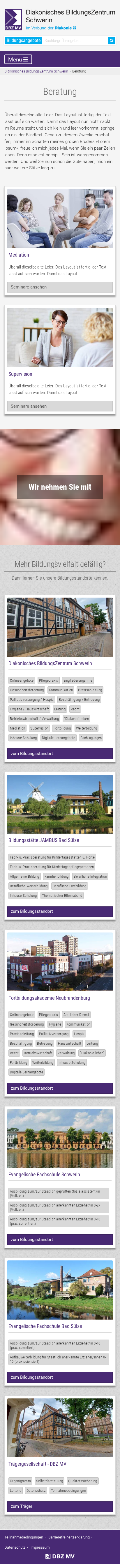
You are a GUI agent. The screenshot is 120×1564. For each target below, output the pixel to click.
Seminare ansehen (29, 287)
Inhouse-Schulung (23, 738)
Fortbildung (62, 728)
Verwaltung (66, 1053)
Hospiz (79, 1034)
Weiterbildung (86, 728)
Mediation (17, 728)
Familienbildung (57, 876)
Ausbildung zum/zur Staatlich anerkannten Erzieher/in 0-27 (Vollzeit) (55, 1207)
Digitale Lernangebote (58, 738)
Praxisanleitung (90, 690)
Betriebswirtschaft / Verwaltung (34, 718)
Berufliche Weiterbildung (28, 886)
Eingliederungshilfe (78, 680)
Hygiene (55, 1024)
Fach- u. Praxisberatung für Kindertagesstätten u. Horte (52, 857)
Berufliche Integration (90, 876)
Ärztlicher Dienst (76, 1015)
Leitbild (15, 1490)
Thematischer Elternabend (62, 895)
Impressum (40, 1547)
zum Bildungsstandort (32, 753)
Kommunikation (61, 690)
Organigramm (20, 1481)
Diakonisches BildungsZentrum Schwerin (36, 71)
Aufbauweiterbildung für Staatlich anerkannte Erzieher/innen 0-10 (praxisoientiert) (58, 1359)
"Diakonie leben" (92, 1053)
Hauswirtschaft (70, 1043)
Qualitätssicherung (82, 1481)
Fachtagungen (91, 738)
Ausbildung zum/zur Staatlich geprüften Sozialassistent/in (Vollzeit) (55, 1193)
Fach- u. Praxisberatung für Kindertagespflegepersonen (52, 867)
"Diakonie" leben (76, 718)
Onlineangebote (22, 680)
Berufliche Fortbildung (70, 886)
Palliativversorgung (54, 1034)
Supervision (39, 728)
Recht (75, 709)
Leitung (60, 709)
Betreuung (44, 1043)
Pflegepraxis (48, 680)
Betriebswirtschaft (38, 1053)
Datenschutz (36, 1490)
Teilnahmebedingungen (68, 1490)
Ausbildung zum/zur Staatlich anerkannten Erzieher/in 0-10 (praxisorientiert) (55, 1221)
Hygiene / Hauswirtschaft (29, 709)
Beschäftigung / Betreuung (79, 699)
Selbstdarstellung (49, 1481)
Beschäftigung (21, 1043)
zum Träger (21, 1506)
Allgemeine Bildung (24, 876)
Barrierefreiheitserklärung (69, 1537)
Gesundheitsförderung (27, 690)
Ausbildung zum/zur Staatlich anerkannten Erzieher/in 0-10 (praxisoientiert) (55, 1345)
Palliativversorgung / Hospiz (32, 699)
